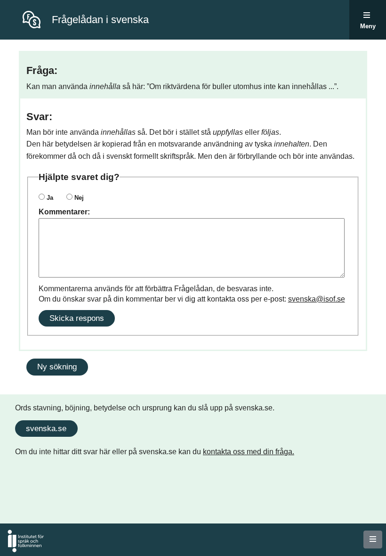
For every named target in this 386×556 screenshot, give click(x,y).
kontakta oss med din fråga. (248, 452)
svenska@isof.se (316, 299)
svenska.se (46, 428)
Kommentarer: (64, 212)
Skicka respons (76, 318)
